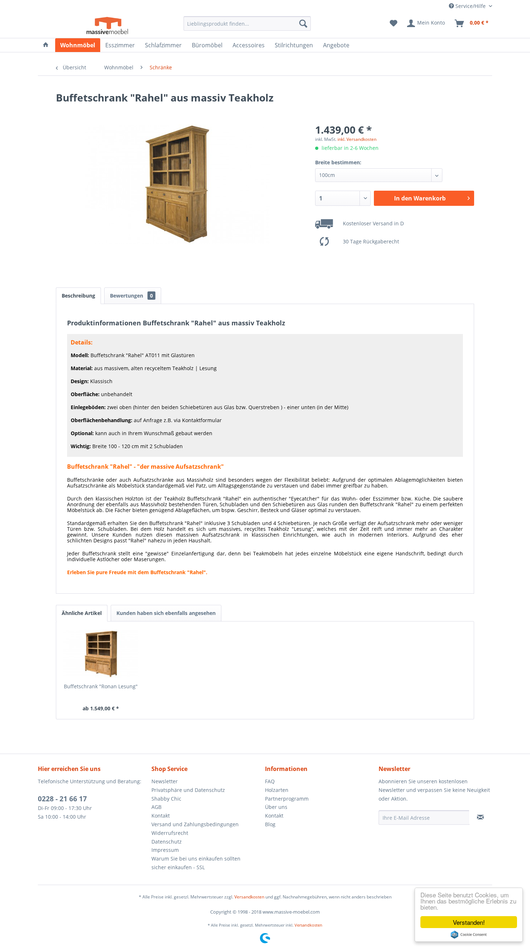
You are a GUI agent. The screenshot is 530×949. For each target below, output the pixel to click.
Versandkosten (249, 897)
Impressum (165, 849)
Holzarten (276, 789)
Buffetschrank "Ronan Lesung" (101, 686)
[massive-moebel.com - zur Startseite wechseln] (107, 25)
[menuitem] (247, 23)
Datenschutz (166, 841)
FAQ (270, 781)
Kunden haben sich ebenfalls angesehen (166, 613)
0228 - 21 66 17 (62, 798)
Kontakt (160, 815)
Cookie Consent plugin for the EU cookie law (469, 935)
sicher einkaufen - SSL (178, 867)
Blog (270, 824)
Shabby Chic (166, 798)
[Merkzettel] (393, 23)
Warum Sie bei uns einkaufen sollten (195, 858)
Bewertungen (131, 295)
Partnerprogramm (287, 798)
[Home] (46, 45)
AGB (156, 806)
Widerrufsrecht (169, 832)
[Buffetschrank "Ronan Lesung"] (100, 654)
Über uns (276, 806)
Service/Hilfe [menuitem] (470, 6)
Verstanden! (469, 922)
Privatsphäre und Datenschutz (188, 789)
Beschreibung (78, 295)
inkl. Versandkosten (356, 139)
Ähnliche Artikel (82, 613)
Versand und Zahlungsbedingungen (195, 824)
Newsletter (164, 781)
